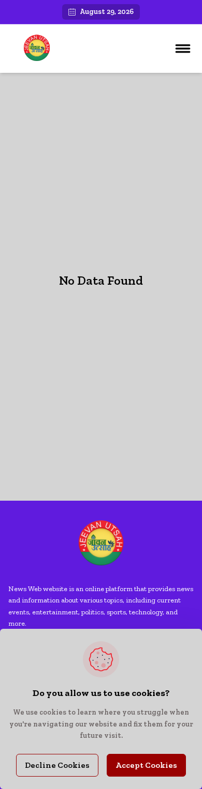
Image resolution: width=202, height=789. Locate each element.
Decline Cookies (57, 765)
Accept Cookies (146, 765)
